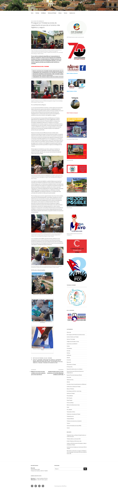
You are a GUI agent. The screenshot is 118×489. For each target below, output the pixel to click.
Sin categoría (69, 409)
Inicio (32, 13)
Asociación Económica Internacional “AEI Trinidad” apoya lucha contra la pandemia (55, 73)
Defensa (68, 353)
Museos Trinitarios (70, 388)
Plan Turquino (69, 398)
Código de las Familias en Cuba (73, 341)
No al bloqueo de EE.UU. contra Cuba (74, 391)
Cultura (60, 13)
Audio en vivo (72, 13)
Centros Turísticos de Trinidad (72, 336)
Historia (68, 381)
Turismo (65, 13)
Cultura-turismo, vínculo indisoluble (43, 75)
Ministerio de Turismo (43, 360)
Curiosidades (69, 348)
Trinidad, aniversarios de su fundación (74, 421)
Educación (69, 362)
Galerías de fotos (70, 379)
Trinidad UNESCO (70, 418)
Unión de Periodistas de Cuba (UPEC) (74, 425)
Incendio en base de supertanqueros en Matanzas (76, 384)
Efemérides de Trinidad (71, 364)
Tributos (35, 362)
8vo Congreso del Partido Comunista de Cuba (76, 334)
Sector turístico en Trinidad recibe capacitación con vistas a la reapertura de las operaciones (59, 70)
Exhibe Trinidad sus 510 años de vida (74, 441)
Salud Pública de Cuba (57, 361)
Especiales (69, 377)
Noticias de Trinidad (52, 13)
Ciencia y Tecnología (71, 339)
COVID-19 (35, 359)
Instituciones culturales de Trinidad (73, 386)
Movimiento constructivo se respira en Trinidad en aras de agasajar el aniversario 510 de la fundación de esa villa (77, 452)
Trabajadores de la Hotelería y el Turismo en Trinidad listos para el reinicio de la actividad (58, 72)
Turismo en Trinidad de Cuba (50, 362)
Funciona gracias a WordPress (60, 486)
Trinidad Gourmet (70, 416)
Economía (40, 359)
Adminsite (41, 21)
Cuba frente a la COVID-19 (72, 343)
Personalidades (70, 395)
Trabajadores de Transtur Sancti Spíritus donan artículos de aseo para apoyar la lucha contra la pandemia (61, 76)
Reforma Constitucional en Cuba (73, 404)
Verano (68, 427)
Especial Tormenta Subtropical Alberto (74, 375)
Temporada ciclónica (71, 411)
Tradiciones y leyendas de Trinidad (73, 414)
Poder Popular (69, 400)
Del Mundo (43, 13)
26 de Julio (69, 332)
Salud (68, 407)
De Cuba (37, 13)
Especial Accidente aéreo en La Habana (74, 369)
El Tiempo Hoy (69, 366)
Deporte (68, 357)
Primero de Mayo (70, 402)
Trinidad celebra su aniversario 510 (74, 438)
